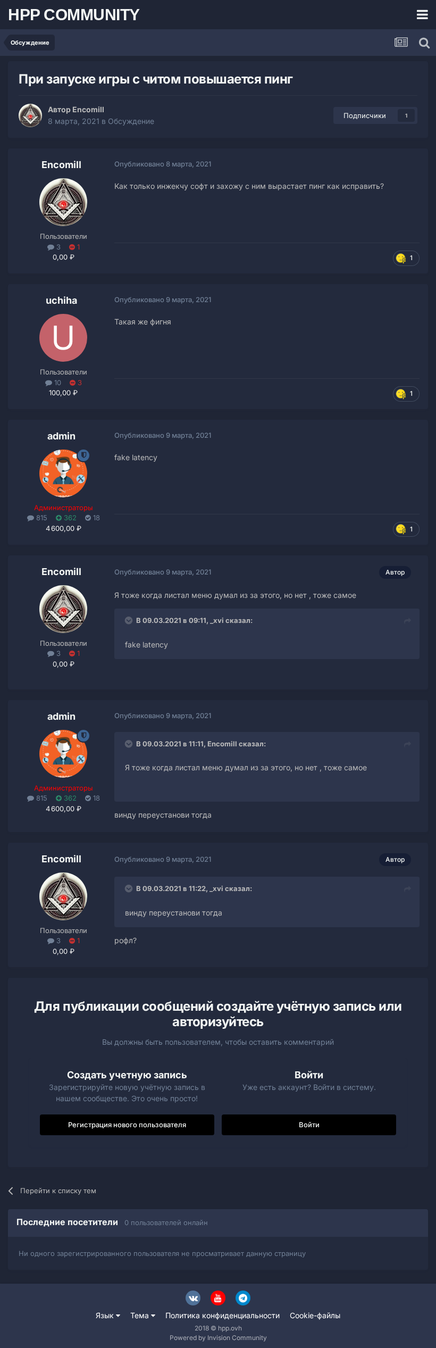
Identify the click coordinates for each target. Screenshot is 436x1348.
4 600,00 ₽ (63, 528)
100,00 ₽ (63, 392)
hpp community (74, 14)
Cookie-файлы (315, 1315)
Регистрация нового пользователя (127, 1124)
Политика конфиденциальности (222, 1315)
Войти (309, 1124)
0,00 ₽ (63, 257)
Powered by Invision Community (218, 1338)
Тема (140, 1315)
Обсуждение (131, 121)
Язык (106, 1315)
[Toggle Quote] (130, 620)
